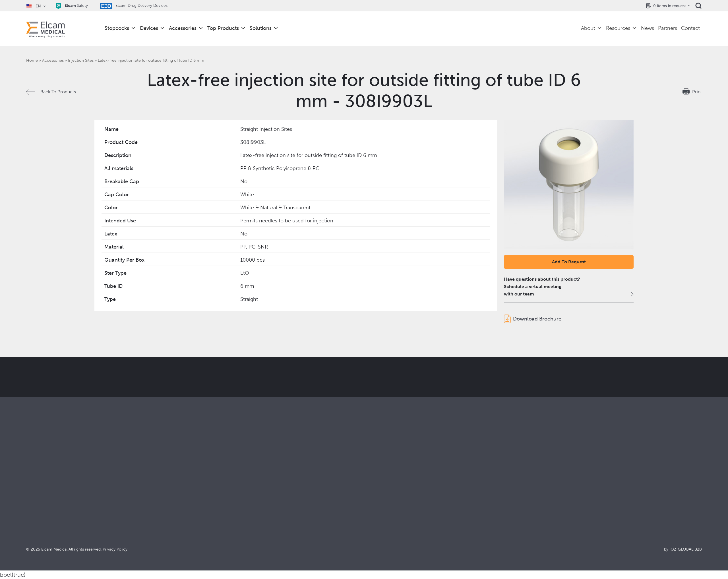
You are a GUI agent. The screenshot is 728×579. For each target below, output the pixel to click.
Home (32, 60)
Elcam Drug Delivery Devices (140, 5)
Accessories (183, 28)
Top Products (223, 28)
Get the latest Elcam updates (232, 405)
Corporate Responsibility (389, 504)
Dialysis (202, 496)
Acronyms (543, 512)
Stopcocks (117, 28)
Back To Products (58, 91)
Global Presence (381, 512)
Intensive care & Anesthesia (223, 489)
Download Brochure (537, 319)
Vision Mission (378, 496)
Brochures (543, 489)
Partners (667, 28)
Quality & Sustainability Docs (562, 496)
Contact (690, 28)
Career (371, 527)
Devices (149, 28)
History (371, 535)
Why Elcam (375, 489)
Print (697, 91)
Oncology (205, 512)
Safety (76, 5)
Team (369, 519)
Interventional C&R (214, 504)
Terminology (546, 504)
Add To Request (569, 261)
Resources (618, 28)
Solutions (261, 28)
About (588, 28)
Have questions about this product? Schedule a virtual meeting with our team (542, 286)
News (647, 28)
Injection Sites (81, 60)
